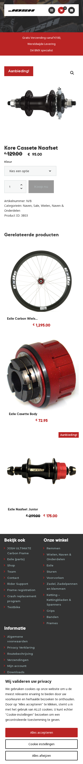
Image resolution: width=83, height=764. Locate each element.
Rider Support (17, 583)
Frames (52, 623)
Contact (13, 577)
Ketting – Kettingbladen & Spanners (59, 599)
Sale (36, 206)
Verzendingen (18, 660)
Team (11, 571)
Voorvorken (55, 577)
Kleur (8, 161)
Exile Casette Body (23, 414)
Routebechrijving (20, 653)
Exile (50, 565)
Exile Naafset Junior (23, 509)
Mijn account (16, 666)
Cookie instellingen (41, 744)
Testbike (13, 607)
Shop (11, 565)
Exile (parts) (16, 559)
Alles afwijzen (41, 756)
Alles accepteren (41, 732)
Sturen (52, 571)
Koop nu (41, 187)
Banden (53, 617)
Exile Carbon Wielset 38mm (23, 318)
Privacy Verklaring (21, 647)
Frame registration (21, 590)
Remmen (53, 548)
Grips (51, 610)
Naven (27, 206)
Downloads (15, 672)
